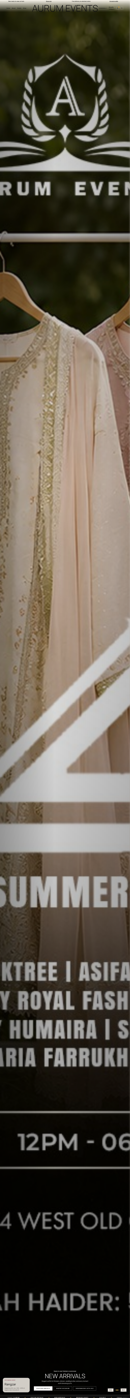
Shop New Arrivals (43, 1388)
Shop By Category (111, 8)
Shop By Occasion (62, 1388)
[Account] (121, 8)
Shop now (48, 1)
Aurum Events (65, 8)
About (13, 8)
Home (8, 8)
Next (123, 1390)
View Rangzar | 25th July (85, 1388)
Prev (110, 1390)
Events (19, 8)
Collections (102, 8)
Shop (24, 8)
